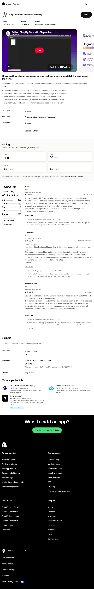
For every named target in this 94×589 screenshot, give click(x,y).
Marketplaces (54, 464)
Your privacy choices (11, 582)
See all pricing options (75, 176)
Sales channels (8, 460)
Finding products (9, 464)
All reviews (8, 225)
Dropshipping (53, 460)
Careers (51, 512)
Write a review (9, 220)
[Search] (86, 4)
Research (6, 530)
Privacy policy (31, 351)
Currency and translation (59, 491)
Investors (52, 516)
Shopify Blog (7, 525)
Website (28, 364)
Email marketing (55, 478)
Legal (50, 534)
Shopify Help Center (11, 507)
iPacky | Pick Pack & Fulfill (65, 386)
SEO (49, 482)
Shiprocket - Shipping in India (45, 24)
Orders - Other (31, 131)
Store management (10, 487)
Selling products (9, 469)
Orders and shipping (11, 473)
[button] (24, 389)
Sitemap (5, 576)
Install (86, 15)
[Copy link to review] (34, 186)
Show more (29, 215)
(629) (27, 24)
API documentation (10, 512)
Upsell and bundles (56, 473)
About (50, 507)
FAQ (26, 355)
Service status (54, 539)
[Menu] (91, 4)
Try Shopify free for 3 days (47, 430)
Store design (7, 478)
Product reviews (55, 469)
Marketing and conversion (13, 482)
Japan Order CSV (16, 396)
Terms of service (9, 564)
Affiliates (52, 530)
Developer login (9, 558)
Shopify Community (10, 516)
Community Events (10, 521)
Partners (51, 525)
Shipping (29, 123)
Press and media (55, 521)
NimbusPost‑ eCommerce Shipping (22, 386)
